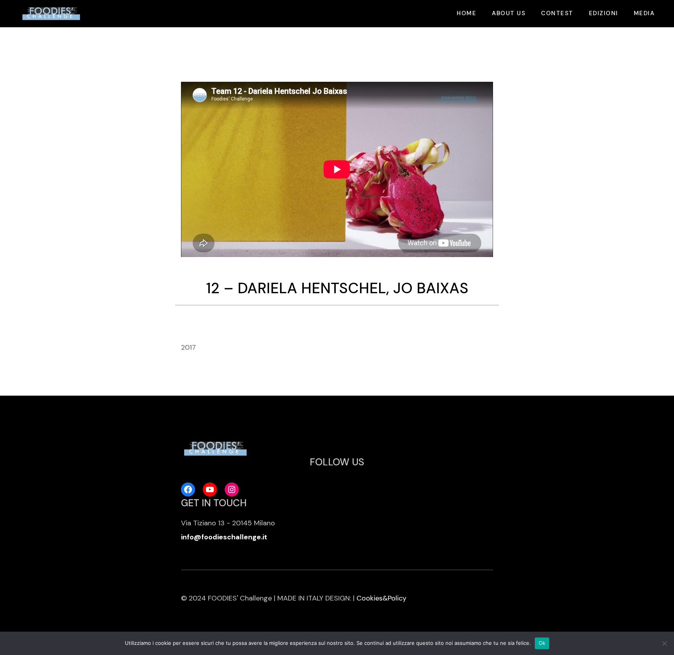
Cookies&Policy (381, 598)
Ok (542, 643)
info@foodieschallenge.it (224, 537)
